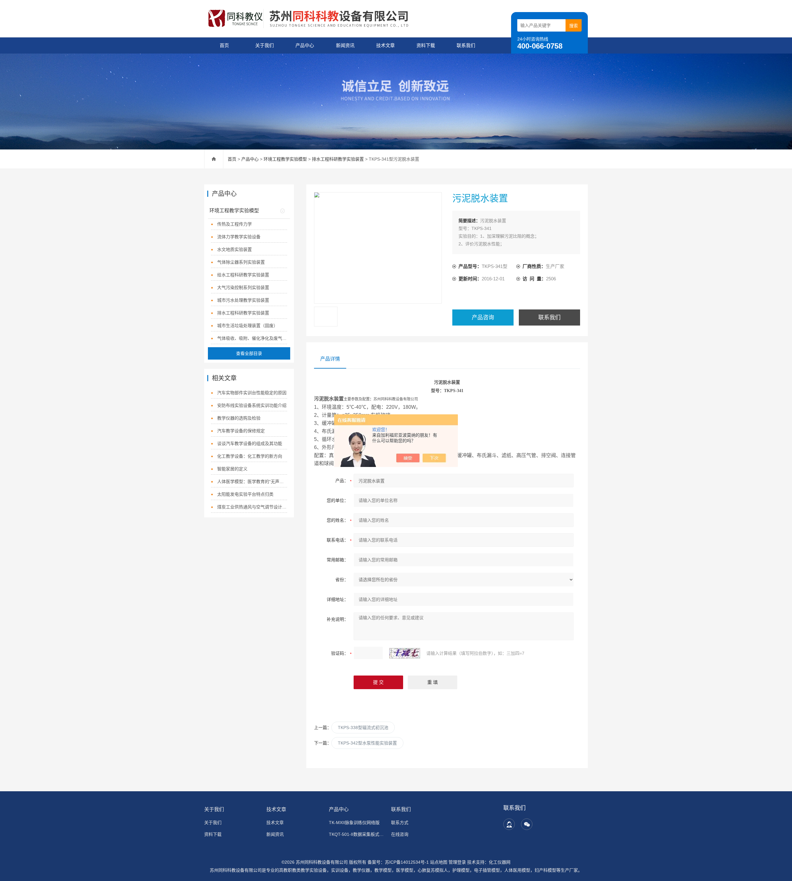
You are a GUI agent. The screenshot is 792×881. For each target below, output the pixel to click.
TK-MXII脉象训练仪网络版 (354, 822)
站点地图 (438, 862)
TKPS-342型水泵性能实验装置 (367, 743)
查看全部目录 (249, 353)
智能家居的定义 (232, 468)
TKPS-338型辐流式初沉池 (363, 727)
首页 (224, 45)
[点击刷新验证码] (404, 653)
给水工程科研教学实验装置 (243, 274)
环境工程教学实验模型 (285, 159)
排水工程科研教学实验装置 (338, 159)
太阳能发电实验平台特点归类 (245, 494)
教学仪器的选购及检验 (238, 418)
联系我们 (466, 45)
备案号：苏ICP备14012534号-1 (398, 862)
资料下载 (425, 45)
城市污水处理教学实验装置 (243, 300)
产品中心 (304, 45)
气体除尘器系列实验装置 (241, 262)
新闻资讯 (345, 45)
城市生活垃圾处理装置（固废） (247, 325)
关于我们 (264, 45)
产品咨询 (483, 317)
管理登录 (457, 862)
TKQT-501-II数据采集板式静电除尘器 (356, 834)
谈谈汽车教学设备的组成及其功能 (249, 443)
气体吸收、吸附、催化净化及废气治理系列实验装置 (252, 338)
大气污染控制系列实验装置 (243, 287)
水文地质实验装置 (234, 249)
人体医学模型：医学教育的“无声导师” (252, 481)
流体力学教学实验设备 (238, 236)
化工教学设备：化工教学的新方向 (249, 456)
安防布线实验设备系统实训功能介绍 (251, 405)
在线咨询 (399, 834)
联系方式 (399, 822)
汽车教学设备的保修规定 (241, 430)
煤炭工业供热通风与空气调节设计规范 (252, 506)
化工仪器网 (499, 862)
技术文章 (385, 45)
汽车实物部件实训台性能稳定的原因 (251, 392)
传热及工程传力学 (234, 224)
